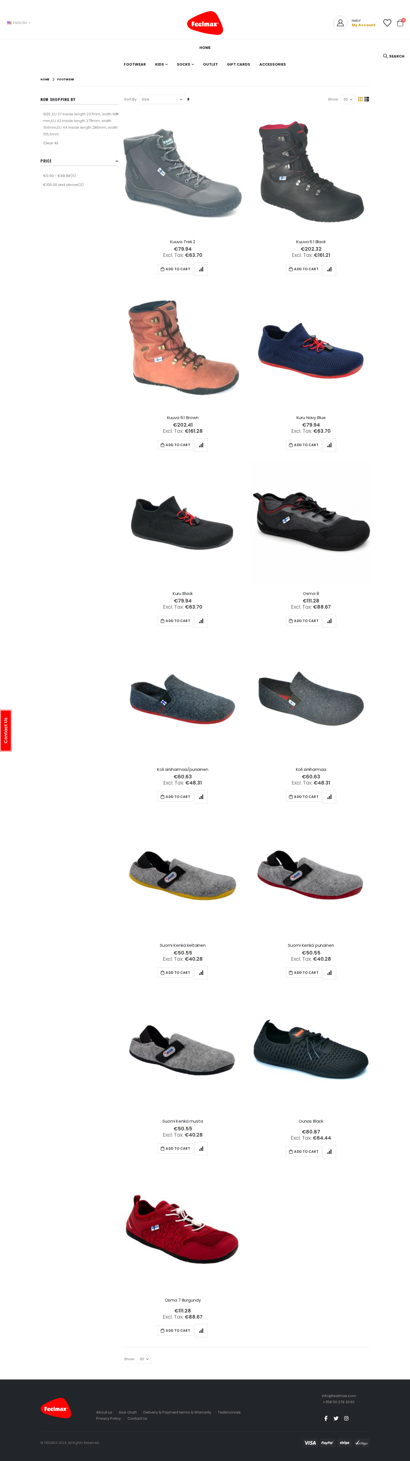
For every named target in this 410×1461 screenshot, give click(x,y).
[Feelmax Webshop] (205, 23)
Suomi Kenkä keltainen (183, 945)
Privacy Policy (108, 1418)
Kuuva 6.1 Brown (183, 417)
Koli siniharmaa (311, 769)
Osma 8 (311, 593)
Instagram (346, 1418)
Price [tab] (46, 161)
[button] (201, 269)
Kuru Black (183, 593)
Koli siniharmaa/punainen (182, 769)
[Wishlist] (387, 23)
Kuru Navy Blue (311, 417)
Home (44, 79)
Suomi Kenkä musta (182, 1121)
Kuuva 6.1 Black (311, 242)
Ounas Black (311, 1121)
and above (64, 184)
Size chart (128, 1412)
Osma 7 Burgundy (183, 1300)
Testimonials (229, 1412)
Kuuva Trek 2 (182, 242)
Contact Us (137, 1418)
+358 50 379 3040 (338, 1402)
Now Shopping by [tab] (57, 99)
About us (104, 1412)
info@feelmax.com (339, 1395)
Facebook (326, 1418)
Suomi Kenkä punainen (311, 945)
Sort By (130, 99)
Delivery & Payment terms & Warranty (177, 1412)
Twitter (336, 1418)
